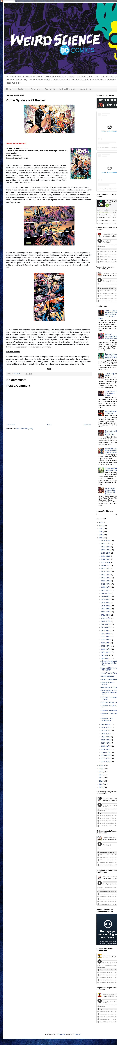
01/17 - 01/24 (106, 755)
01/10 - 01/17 (106, 758)
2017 (101, 775)
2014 (101, 784)
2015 (101, 781)
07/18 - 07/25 (106, 612)
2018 (101, 772)
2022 (101, 535)
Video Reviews (67, 89)
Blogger (77, 1034)
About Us (85, 89)
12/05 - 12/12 (106, 550)
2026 (101, 522)
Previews (50, 89)
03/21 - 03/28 (106, 727)
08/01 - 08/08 (106, 606)
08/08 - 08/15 (106, 602)
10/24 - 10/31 (106, 568)
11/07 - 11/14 (106, 562)
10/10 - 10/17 (106, 575)
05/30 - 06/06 (106, 633)
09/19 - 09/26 (106, 584)
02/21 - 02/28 (106, 740)
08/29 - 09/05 (106, 593)
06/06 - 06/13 (106, 630)
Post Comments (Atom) (24, 429)
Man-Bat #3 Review (107, 676)
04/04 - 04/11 (106, 658)
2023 (101, 532)
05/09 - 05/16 (106, 643)
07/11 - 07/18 (106, 615)
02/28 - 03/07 (106, 737)
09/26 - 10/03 (106, 581)
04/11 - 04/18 (106, 655)
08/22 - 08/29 (106, 596)
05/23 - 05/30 (106, 637)
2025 (101, 525)
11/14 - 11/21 (106, 559)
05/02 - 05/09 (106, 646)
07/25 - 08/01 (106, 609)
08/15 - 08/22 (106, 599)
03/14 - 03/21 (106, 730)
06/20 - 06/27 (106, 624)
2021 (101, 538)
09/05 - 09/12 (106, 590)
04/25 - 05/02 (106, 649)
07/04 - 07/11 (106, 618)
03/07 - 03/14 (106, 734)
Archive (22, 89)
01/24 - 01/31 (106, 752)
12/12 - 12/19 (106, 547)
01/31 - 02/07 (106, 749)
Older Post (87, 425)
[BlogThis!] (27, 374)
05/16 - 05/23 (106, 640)
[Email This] (25, 374)
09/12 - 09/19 (106, 587)
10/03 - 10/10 (106, 578)
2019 (101, 768)
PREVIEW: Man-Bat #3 (108, 710)
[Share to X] (28, 374)
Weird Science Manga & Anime (105, 188)
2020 (101, 765)
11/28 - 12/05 (106, 553)
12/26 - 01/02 (106, 540)
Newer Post (11, 425)
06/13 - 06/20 (106, 627)
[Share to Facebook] (30, 374)
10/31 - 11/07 (106, 565)
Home (9, 89)
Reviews (35, 89)
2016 (101, 778)
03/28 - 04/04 (106, 724)
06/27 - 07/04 (106, 621)
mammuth (61, 1034)
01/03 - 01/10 (106, 761)
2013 (101, 787)
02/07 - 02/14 (106, 746)
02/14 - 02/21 (106, 743)
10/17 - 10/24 (106, 571)
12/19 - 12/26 (106, 544)
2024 (101, 528)
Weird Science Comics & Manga (106, 147)
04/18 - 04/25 (106, 652)
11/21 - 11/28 (106, 556)
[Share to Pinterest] (31, 374)
